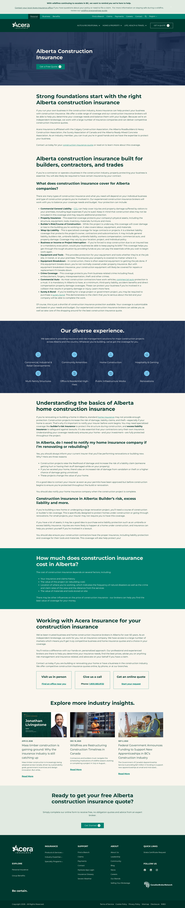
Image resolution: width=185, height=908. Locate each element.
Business (46, 16)
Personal (34, 16)
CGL (76, 208)
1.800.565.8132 (96, 684)
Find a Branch (98, 16)
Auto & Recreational (87, 25)
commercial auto (125, 279)
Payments (119, 16)
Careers (129, 16)
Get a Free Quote (48, 66)
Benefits (56, 16)
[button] (145, 16)
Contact (138, 16)
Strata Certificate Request (155, 852)
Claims (109, 16)
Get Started (91, 825)
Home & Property (111, 25)
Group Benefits (18, 876)
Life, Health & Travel (134, 25)
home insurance (106, 417)
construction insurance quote (78, 145)
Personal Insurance (20, 870)
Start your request (131, 684)
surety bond (58, 295)
